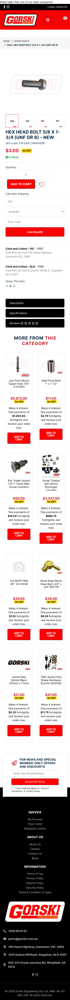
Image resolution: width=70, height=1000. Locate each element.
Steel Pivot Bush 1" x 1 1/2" (51, 382)
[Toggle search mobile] (54, 20)
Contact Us (35, 853)
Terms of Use (35, 873)
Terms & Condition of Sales (35, 892)
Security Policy (35, 887)
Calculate (35, 232)
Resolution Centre (35, 828)
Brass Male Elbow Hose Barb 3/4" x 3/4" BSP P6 (51, 584)
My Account (35, 819)
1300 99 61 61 (17, 931)
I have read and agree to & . (30, 790)
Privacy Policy (33, 791)
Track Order (35, 823)
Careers (35, 848)
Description (17, 303)
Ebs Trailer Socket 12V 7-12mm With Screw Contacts (19, 483)
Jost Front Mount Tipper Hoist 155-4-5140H (19, 383)
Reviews (15, 323)
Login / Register (57, 7)
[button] (41, 184)
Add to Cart (21, 184)
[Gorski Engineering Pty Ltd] (20, 19)
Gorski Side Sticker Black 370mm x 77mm (19, 680)
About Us (35, 844)
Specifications (18, 313)
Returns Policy (35, 883)
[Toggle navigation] (48, 20)
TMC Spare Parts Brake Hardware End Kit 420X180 (51, 680)
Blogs (35, 858)
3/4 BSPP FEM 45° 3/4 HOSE (19, 582)
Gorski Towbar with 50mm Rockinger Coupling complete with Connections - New (51, 490)
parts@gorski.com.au (23, 939)
